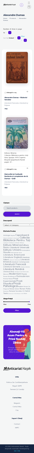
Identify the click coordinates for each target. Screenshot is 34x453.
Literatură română (13, 269)
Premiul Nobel (8, 279)
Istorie (20, 252)
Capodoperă (22, 235)
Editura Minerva (12, 245)
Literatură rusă (8, 272)
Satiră (27, 291)
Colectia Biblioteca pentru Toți (16, 239)
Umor (25, 293)
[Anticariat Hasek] (9, 4)
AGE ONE (17, 451)
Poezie (24, 274)
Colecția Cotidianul (8, 243)
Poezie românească (9, 276)
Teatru (5, 293)
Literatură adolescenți (14, 260)
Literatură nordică (25, 267)
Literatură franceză (11, 103)
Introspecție (14, 253)
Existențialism (26, 250)
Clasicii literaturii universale (11, 238)
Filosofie (7, 252)
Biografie (13, 235)
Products (13, 18)
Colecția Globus (19, 243)
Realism (20, 286)
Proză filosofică (12, 282)
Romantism (6, 291)
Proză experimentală (10, 279)
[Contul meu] (21, 5)
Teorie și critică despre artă (16, 293)
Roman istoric (14, 289)
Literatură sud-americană (21, 272)
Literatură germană (11, 266)
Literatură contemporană (20, 262)
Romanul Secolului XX (17, 291)
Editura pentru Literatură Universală (16, 246)
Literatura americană (14, 254)
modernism (15, 273)
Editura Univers (12, 250)
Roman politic (25, 288)
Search (17, 214)
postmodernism (22, 276)
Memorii (6, 274)
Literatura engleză (12, 257)
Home (5, 18)
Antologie (6, 235)
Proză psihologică (11, 284)
